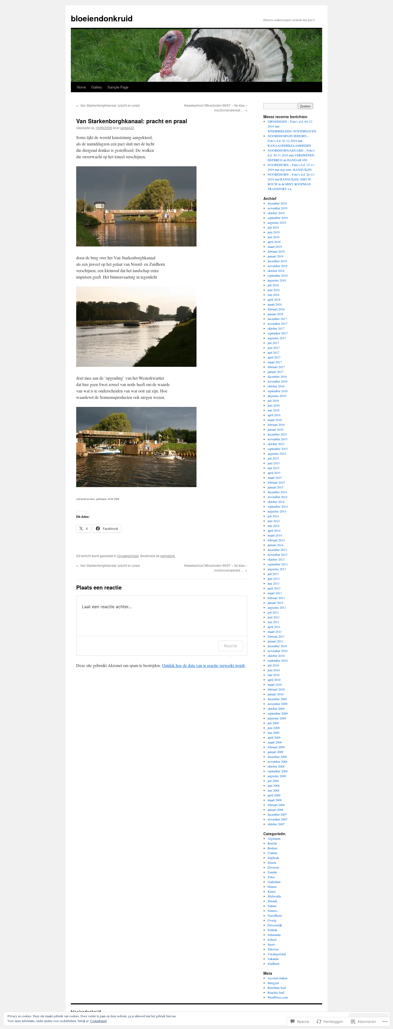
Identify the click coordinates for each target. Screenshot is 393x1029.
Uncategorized (128, 555)
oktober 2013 (276, 559)
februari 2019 (276, 251)
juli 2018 (273, 285)
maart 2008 (275, 800)
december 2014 (277, 492)
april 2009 (274, 737)
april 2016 (274, 415)
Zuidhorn (273, 963)
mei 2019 (273, 237)
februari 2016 (276, 424)
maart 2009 (275, 742)
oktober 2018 (276, 270)
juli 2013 (273, 574)
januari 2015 (275, 487)
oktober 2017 (276, 328)
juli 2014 (273, 516)
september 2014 (278, 506)
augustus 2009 (277, 718)
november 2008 (277, 761)
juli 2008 (273, 781)
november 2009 (277, 704)
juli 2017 (273, 343)
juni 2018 (274, 290)
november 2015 (277, 439)
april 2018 (274, 299)
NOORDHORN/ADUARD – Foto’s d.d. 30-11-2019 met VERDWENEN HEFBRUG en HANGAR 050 (291, 155)
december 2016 (277, 376)
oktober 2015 (276, 444)
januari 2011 (275, 641)
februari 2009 (276, 747)
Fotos (271, 877)
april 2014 (274, 530)
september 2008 (278, 771)
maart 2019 (275, 246)
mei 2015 (273, 468)
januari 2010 (275, 694)
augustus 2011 (277, 607)
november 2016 (277, 381)
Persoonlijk (275, 925)
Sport (271, 944)
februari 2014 (276, 540)
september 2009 (278, 713)
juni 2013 (274, 578)
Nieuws (273, 910)
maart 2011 (275, 631)
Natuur (272, 906)
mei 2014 (273, 525)
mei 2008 (273, 790)
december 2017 (277, 319)
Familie (272, 872)
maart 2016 (275, 420)
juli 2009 (273, 723)
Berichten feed (277, 987)
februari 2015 (276, 482)
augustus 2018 (277, 280)
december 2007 (277, 814)
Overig (272, 920)
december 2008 (277, 756)
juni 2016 (274, 405)
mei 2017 (273, 352)
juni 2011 (274, 617)
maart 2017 (275, 362)
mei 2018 (273, 294)
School (272, 939)
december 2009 (277, 699)
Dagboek (273, 857)
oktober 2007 (276, 824)
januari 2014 (275, 545)
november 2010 (277, 651)
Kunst (271, 891)
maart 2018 (275, 304)
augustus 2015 (277, 453)
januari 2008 (275, 809)
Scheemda (274, 934)
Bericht (272, 843)
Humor (272, 886)
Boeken (272, 848)
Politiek (272, 930)
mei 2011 (273, 622)
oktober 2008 (276, 766)
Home (81, 87)
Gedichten (274, 882)
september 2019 (278, 217)
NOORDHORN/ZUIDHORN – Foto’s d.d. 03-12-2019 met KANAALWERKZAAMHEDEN (289, 141)
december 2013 (277, 550)
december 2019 (277, 203)
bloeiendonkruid (102, 18)
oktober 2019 (276, 213)
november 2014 (277, 497)
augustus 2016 (277, 396)
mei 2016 (273, 410)
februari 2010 (276, 689)
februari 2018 (276, 309)
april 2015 (274, 473)
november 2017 (277, 323)
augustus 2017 (277, 338)
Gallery (96, 87)
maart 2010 (275, 684)
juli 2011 (273, 612)
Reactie (230, 645)
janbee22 (127, 127)
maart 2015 (275, 477)
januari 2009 (275, 752)
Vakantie (273, 959)
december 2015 (277, 434)
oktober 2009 (276, 708)
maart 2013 (275, 593)
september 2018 (278, 275)
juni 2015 (274, 463)
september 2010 (278, 660)
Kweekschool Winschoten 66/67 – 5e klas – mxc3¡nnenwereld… (215, 107)
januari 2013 (275, 602)
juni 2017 (274, 347)
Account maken (277, 978)
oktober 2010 (276, 655)
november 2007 (277, 819)
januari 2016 (275, 429)
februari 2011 (276, 636)
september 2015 (278, 448)
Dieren (272, 862)
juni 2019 (274, 232)
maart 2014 (275, 535)
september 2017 (278, 333)
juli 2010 (273, 665)
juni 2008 (274, 785)
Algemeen (274, 838)
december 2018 (277, 261)
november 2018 (277, 266)
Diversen (273, 867)
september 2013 (278, 564)
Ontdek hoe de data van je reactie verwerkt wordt (203, 665)
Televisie (273, 949)
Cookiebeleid (98, 1021)
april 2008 (274, 795)
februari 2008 (276, 805)
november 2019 (277, 208)
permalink (168, 555)
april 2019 (274, 242)
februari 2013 (276, 598)
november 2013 (277, 554)
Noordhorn (275, 915)
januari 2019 (275, 256)
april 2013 (274, 588)
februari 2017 (276, 367)
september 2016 (278, 391)
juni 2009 (274, 728)
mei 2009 (273, 732)
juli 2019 (273, 227)
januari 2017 (275, 371)
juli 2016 (273, 400)
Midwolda (274, 896)
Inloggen (273, 983)
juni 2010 (274, 670)
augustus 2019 (277, 222)
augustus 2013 (277, 569)
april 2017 (274, 357)
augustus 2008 (277, 776)
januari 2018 (275, 314)
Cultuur (272, 853)
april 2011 (274, 627)
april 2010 (274, 679)
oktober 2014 (276, 501)
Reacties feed (276, 992)
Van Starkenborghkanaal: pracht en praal (108, 105)
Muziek (272, 901)
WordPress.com (278, 997)
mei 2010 (273, 675)
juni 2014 (274, 521)
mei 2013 (273, 583)
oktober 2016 (276, 386)
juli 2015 (273, 458)
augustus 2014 (277, 511)
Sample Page (117, 87)
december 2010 (277, 646)
